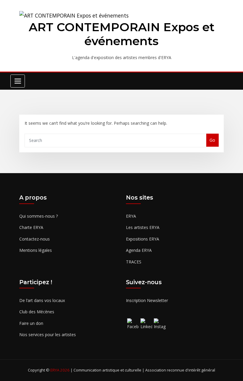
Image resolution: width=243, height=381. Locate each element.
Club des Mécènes (36, 311)
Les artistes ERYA (142, 227)
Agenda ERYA (139, 250)
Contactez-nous (34, 239)
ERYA (131, 216)
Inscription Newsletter (147, 300)
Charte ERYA (31, 227)
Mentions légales (35, 250)
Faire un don (31, 323)
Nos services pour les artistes (47, 334)
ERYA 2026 (60, 370)
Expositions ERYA (142, 239)
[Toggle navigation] (17, 81)
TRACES (133, 262)
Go (212, 140)
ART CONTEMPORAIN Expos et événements (122, 34)
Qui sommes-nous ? (38, 216)
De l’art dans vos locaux (42, 300)
